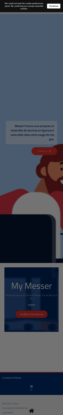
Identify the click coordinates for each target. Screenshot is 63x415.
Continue (53, 6)
